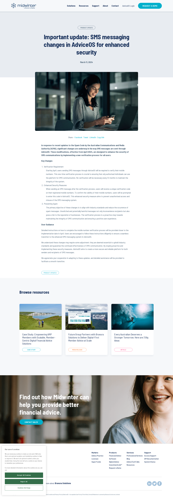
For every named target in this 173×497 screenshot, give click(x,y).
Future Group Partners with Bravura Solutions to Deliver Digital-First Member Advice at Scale (86, 337)
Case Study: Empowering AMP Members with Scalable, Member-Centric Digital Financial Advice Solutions (38, 339)
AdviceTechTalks (133, 462)
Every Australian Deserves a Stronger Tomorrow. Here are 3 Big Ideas (131, 337)
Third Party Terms (87, 494)
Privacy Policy (59, 494)
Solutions (71, 5)
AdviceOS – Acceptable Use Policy (72, 494)
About (105, 5)
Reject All (23, 481)
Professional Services (135, 455)
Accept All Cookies (24, 475)
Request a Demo (115, 468)
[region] (24, 470)
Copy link (100, 137)
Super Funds (96, 462)
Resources (84, 5)
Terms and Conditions (48, 494)
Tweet (85, 137)
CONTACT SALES (31, 422)
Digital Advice (114, 462)
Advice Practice (97, 455)
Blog (128, 459)
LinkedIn (92, 137)
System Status (149, 462)
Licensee (95, 459)
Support (95, 5)
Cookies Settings (24, 488)
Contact (115, 5)
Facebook (78, 137)
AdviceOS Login (128, 5)
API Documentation (151, 459)
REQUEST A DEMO (150, 5)
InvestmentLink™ (115, 465)
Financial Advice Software (115, 457)
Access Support (150, 455)
